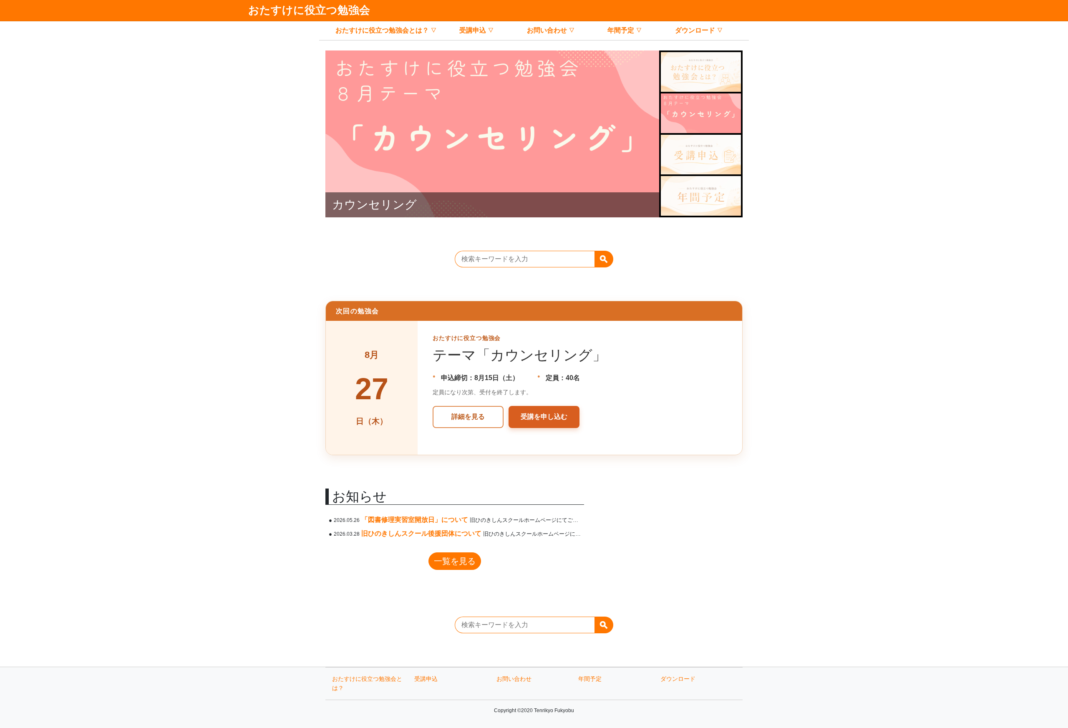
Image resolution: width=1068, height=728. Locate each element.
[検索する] (603, 259)
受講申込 (472, 30)
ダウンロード (695, 30)
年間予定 (620, 30)
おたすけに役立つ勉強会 (309, 10)
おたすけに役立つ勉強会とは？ (382, 30)
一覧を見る (455, 561)
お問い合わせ (547, 30)
